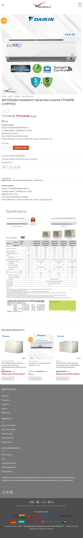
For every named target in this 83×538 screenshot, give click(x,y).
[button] (3, 5)
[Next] (81, 359)
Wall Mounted (7, 434)
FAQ (3, 459)
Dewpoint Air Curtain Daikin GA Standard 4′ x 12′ (40, 364)
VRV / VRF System (8, 429)
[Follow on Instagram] (7, 492)
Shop (10, 96)
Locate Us (5, 404)
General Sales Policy (9, 467)
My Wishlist (21, 506)
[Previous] (1, 359)
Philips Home (7, 442)
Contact (50, 506)
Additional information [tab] (22, 180)
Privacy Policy (7, 471)
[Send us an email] (11, 492)
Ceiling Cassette (8, 438)
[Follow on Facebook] (3, 492)
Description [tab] (6, 180)
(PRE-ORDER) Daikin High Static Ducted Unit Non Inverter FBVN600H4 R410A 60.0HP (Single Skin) (14, 366)
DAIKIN (17, 96)
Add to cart (21, 148)
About (38, 506)
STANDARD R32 (27, 96)
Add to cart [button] (7, 378)
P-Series (31, 159)
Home (4, 96)
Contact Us (6, 400)
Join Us (4, 408)
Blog (44, 506)
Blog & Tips (6, 412)
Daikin (7, 159)
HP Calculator (7, 455)
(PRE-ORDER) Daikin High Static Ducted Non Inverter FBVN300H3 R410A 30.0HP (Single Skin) (67, 365)
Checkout (31, 506)
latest (18, 159)
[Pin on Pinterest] (15, 167)
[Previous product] (7, 111)
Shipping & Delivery (9, 463)
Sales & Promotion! (9, 425)
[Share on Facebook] (7, 167)
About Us (5, 396)
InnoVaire (13, 159)
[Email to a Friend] (11, 167)
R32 (36, 159)
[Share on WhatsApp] (3, 167)
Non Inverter (24, 159)
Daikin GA (9, 162)
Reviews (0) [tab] (38, 180)
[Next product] (3, 111)
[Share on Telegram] (19, 167)
